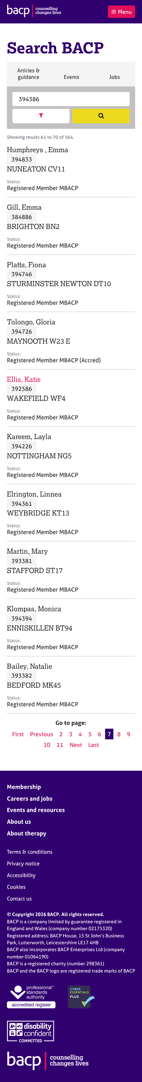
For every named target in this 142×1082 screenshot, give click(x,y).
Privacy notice (23, 863)
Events (71, 79)
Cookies (16, 887)
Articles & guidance (28, 76)
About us (19, 821)
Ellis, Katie (24, 379)
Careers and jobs (29, 798)
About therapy (26, 833)
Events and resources (36, 809)
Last (93, 744)
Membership (24, 786)
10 (46, 744)
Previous (41, 734)
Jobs (114, 79)
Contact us (19, 898)
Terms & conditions (29, 852)
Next (76, 744)
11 (60, 744)
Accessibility (21, 875)
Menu (125, 11)
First (18, 734)
